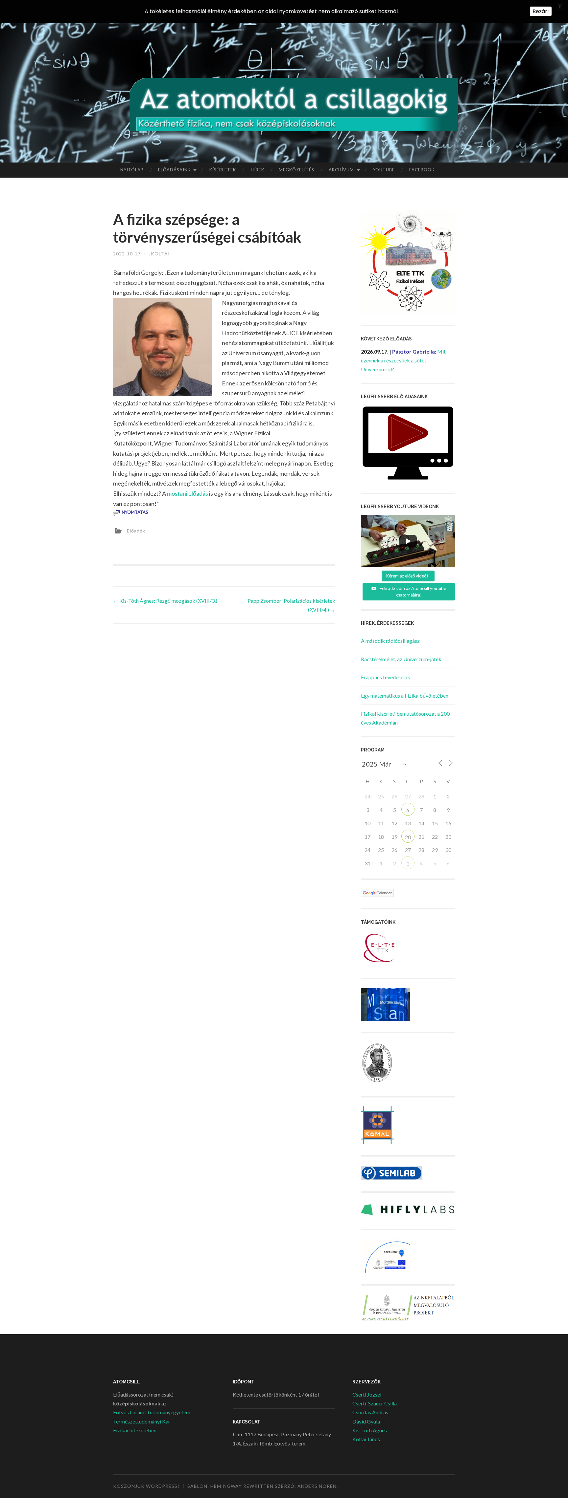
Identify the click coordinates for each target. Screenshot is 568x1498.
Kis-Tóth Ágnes (369, 1430)
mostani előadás (187, 493)
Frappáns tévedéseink (385, 677)
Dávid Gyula (366, 1421)
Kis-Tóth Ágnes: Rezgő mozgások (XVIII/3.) (165, 600)
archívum (341, 169)
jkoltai (159, 253)
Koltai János (366, 1439)
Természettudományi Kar (141, 1421)
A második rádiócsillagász (390, 641)
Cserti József (367, 1394)
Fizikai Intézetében (134, 1430)
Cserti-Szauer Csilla (374, 1403)
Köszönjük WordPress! (146, 1486)
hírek (257, 169)
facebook (422, 169)
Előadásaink (174, 169)
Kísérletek (222, 169)
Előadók (136, 530)
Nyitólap (132, 169)
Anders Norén (317, 1486)
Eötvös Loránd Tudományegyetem (151, 1412)
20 (408, 837)
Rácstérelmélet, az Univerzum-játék (401, 659)
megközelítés (296, 169)
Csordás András (370, 1412)
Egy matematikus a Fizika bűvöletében (404, 695)
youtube (384, 169)
